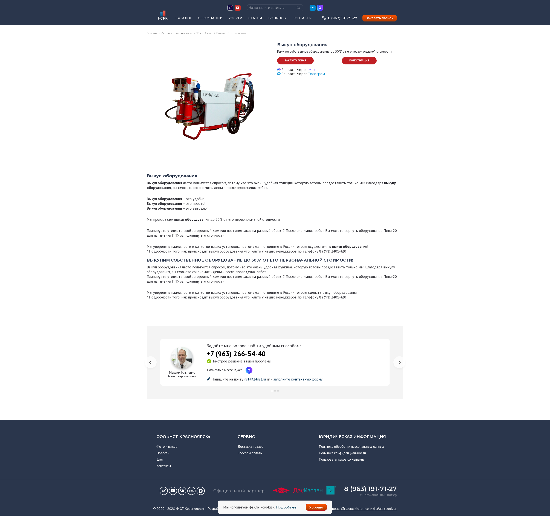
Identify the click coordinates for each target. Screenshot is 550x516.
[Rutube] (164, 491)
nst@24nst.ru (255, 379)
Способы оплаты (250, 453)
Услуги (235, 18)
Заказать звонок (379, 18)
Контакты (302, 18)
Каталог (184, 18)
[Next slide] (399, 362)
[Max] (201, 491)
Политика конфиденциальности (342, 453)
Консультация (359, 60)
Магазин (166, 33)
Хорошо (316, 507)
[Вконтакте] (182, 491)
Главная (152, 33)
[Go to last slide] (151, 362)
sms (312, 7)
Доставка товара (250, 446)
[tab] (272, 391)
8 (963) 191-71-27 (342, 18)
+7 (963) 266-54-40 (236, 353)
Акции (209, 33)
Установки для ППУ (188, 33)
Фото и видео (166, 446)
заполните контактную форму (297, 379)
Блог (159, 459)
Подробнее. (286, 507)
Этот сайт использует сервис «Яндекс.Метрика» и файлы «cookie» (346, 509)
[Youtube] (173, 491)
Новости (162, 453)
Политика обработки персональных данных (351, 446)
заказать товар (295, 60)
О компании (210, 18)
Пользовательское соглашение (342, 459)
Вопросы (277, 18)
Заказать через (298, 70)
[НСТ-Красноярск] (161, 21)
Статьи (255, 18)
